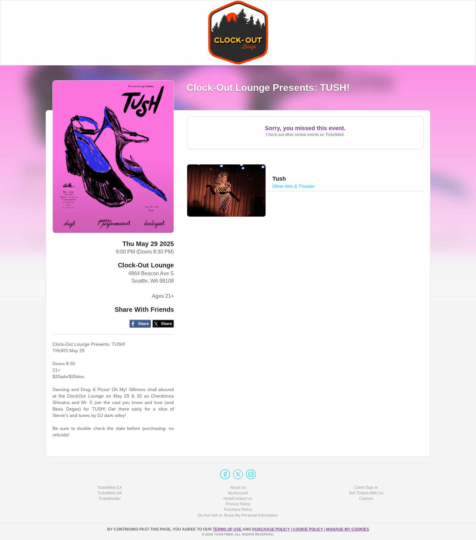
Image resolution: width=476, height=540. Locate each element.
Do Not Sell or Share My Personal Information (238, 515)
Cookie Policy (308, 529)
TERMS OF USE (228, 529)
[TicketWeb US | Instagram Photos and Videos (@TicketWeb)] (251, 474)
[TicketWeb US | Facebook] (225, 474)
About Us (238, 487)
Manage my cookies (347, 529)
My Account (238, 493)
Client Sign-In (366, 487)
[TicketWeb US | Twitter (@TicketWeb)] (238, 474)
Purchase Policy (238, 509)
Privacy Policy (238, 504)
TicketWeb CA (109, 487)
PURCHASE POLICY (271, 529)
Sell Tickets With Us (366, 493)
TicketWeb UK (109, 493)
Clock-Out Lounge (146, 265)
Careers (366, 498)
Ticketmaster (109, 498)
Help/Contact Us (237, 498)
